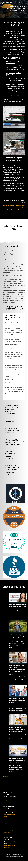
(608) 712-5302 (7, 802)
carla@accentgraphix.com (9, 800)
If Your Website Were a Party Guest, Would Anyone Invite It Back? (17, 701)
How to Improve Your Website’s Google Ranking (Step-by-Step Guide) (17, 729)
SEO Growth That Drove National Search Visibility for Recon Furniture (17, 760)
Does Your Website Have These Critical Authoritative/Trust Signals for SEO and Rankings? (17, 668)
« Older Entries (4, 776)
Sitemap (21, 858)
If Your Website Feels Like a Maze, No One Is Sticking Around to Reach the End (17, 636)
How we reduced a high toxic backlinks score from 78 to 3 (17, 605)
